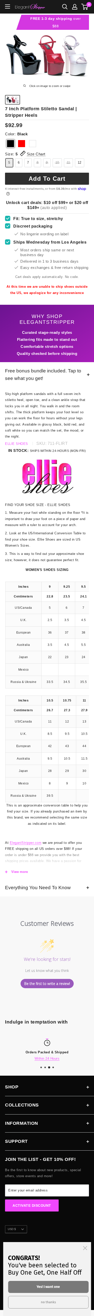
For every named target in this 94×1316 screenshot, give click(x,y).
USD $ (12, 1229)
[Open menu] (7, 7)
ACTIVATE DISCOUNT (32, 1205)
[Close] (85, 1248)
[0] (85, 7)
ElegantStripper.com (26, 843)
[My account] (74, 7)
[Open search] (65, 7)
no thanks (48, 1302)
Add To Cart (47, 178)
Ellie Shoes (16, 444)
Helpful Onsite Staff (76, 1058)
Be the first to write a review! (47, 983)
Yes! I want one (48, 1287)
